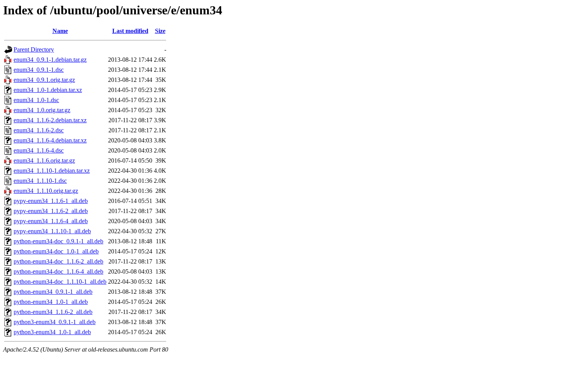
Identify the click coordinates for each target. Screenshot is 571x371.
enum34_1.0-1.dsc (36, 100)
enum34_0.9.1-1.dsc (39, 69)
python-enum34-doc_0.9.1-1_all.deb (58, 241)
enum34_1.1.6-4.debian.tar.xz (50, 140)
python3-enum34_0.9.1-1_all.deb (55, 322)
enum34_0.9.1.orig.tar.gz (44, 79)
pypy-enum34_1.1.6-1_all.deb (51, 201)
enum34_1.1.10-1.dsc (40, 180)
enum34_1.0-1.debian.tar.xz (48, 90)
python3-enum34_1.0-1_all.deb (52, 332)
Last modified (130, 31)
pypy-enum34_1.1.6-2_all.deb (51, 211)
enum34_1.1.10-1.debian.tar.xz (52, 170)
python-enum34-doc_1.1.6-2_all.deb (58, 261)
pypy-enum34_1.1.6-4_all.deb (51, 221)
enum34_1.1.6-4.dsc (39, 150)
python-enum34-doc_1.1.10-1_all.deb (60, 281)
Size (160, 31)
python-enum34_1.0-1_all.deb (51, 301)
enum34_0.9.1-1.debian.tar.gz (50, 59)
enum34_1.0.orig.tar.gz (42, 110)
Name (60, 31)
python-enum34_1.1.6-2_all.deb (53, 312)
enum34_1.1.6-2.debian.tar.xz (50, 120)
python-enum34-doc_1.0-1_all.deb (56, 251)
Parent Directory (34, 49)
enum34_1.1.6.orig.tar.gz (44, 160)
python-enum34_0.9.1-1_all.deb (53, 291)
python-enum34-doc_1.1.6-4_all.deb (58, 271)
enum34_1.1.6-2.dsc (39, 130)
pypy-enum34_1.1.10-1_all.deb (52, 231)
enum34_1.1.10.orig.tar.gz (46, 190)
